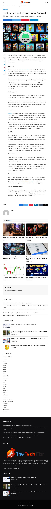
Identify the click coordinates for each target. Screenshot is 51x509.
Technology (5, 403)
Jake (7, 16)
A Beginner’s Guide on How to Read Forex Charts (13, 278)
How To (4, 365)
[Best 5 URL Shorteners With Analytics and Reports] (6, 325)
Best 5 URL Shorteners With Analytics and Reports (14, 303)
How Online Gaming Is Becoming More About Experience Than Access (18, 312)
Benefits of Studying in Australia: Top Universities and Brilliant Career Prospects (20, 309)
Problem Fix (5, 390)
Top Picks (5, 405)
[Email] (4, 73)
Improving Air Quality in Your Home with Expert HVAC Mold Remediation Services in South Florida (23, 305)
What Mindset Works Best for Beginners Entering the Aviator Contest (36, 278)
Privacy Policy (25, 505)
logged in (12, 290)
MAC (4, 382)
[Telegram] (4, 70)
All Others (5, 9)
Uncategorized (6, 409)
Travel (4, 407)
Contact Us (31, 505)
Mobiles (4, 386)
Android (4, 361)
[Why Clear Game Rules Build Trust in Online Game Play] (37, 229)
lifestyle (5, 380)
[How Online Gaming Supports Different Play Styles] (14, 229)
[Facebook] (4, 58)
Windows (5, 411)
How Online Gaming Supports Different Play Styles (13, 238)
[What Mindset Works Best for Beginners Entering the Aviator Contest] (37, 270)
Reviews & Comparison (8, 399)
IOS (3, 373)
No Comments (32, 16)
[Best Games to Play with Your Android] (25, 37)
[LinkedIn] (4, 64)
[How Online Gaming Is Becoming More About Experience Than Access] (6, 347)
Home (19, 505)
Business (5, 363)
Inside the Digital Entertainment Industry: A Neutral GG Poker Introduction (14, 257)
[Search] (47, 2)
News (4, 388)
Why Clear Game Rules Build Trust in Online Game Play (36, 238)
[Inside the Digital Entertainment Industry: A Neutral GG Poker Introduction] (14, 249)
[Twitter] (4, 61)
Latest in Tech (6, 375)
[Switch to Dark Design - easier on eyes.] (45, 2)
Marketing (5, 384)
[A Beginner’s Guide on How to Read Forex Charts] (14, 270)
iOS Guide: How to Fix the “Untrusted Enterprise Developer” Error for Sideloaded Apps (36, 258)
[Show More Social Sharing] (40, 20)
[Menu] (4, 2)
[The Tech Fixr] (25, 2)
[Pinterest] (4, 67)
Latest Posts (5, 378)
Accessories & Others (7, 356)
